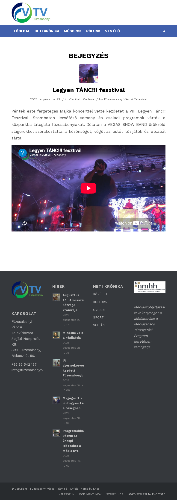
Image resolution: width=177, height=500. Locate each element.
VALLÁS (99, 325)
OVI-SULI (99, 310)
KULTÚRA (100, 302)
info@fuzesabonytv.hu (30, 370)
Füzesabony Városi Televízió (125, 99)
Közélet (75, 99)
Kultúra (88, 99)
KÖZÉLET (100, 294)
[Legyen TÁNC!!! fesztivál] (88, 73)
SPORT (98, 317)
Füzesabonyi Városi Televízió (48, 488)
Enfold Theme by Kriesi (85, 488)
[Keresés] (162, 31)
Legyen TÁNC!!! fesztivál (88, 90)
